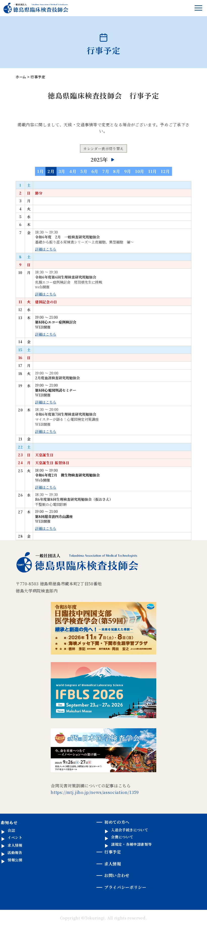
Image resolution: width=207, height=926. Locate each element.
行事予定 (112, 852)
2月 (50, 171)
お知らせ (9, 822)
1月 (40, 171)
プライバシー (125, 887)
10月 (139, 171)
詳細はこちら (45, 249)
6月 (94, 171)
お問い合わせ (117, 875)
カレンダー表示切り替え (103, 148)
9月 (127, 171)
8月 (116, 171)
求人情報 (112, 864)
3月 (62, 171)
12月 (165, 171)
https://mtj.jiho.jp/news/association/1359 (95, 792)
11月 (152, 171)
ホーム (21, 76)
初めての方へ (117, 822)
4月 (72, 171)
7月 (105, 171)
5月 (83, 171)
